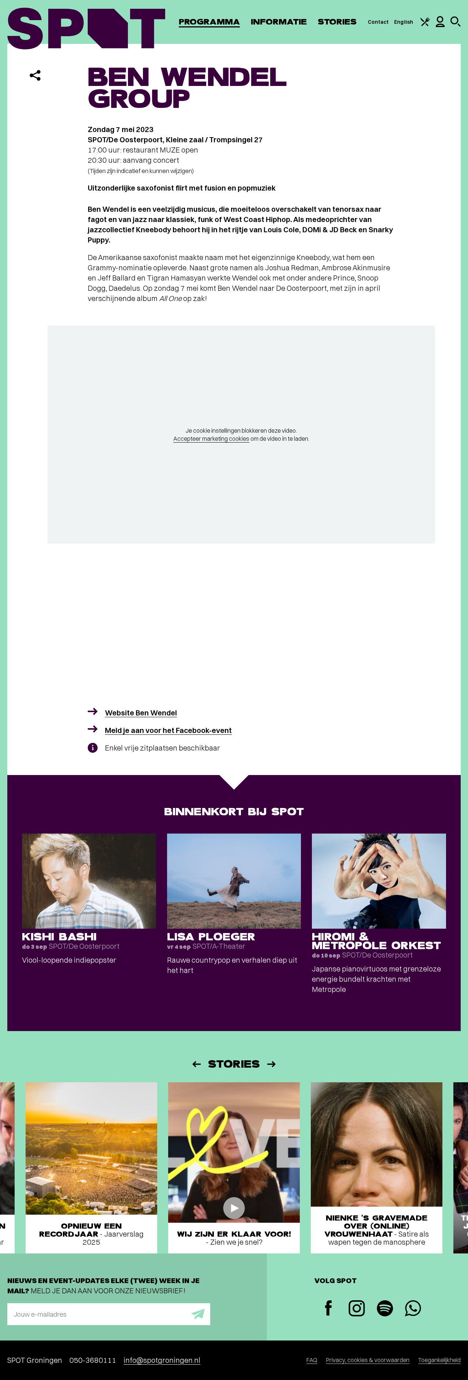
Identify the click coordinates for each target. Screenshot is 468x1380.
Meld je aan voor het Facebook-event (168, 730)
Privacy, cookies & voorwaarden (368, 1360)
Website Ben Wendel (141, 712)
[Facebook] (328, 1309)
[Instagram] (357, 1309)
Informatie (279, 21)
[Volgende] (272, 1064)
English (403, 22)
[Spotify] (385, 1309)
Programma (209, 21)
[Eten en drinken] (425, 24)
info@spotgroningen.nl (162, 1360)
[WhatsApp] (413, 1309)
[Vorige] (196, 1064)
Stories (337, 21)
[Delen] (35, 75)
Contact (378, 22)
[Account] (440, 25)
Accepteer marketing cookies (211, 438)
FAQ (311, 1360)
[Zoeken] (455, 25)
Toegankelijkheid (439, 1360)
